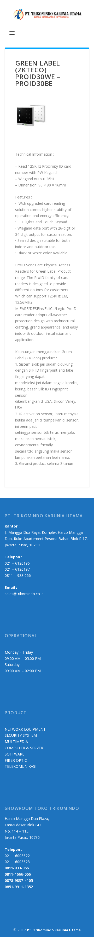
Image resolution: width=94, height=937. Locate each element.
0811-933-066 (17, 867)
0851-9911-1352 (19, 886)
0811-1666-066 (18, 874)
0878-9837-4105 (19, 880)
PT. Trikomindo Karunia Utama (54, 930)
